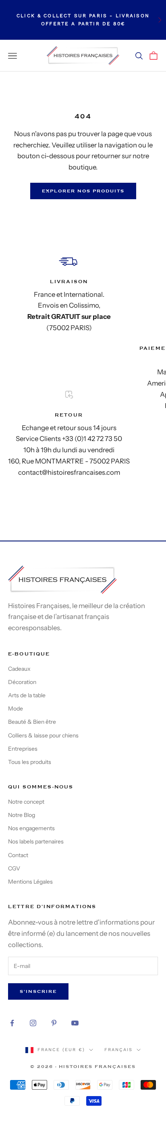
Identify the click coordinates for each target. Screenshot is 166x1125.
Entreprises (22, 748)
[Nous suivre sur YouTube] (75, 1023)
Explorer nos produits (83, 191)
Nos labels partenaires (36, 841)
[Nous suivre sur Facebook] (12, 1023)
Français (118, 1049)
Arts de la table (27, 695)
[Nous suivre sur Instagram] (33, 1023)
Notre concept (26, 801)
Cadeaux (19, 668)
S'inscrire (38, 991)
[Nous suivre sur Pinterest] (54, 1023)
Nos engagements (31, 828)
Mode (15, 708)
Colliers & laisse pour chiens (43, 735)
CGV (14, 868)
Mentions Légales (30, 881)
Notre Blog (21, 815)
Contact (18, 855)
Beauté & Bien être (32, 721)
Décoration (22, 682)
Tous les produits (29, 762)
